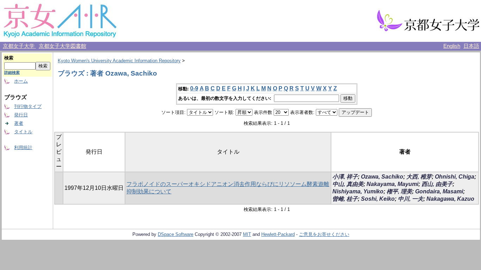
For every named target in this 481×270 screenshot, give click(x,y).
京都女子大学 (19, 46)
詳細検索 (12, 72)
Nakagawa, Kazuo (450, 199)
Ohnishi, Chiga (454, 177)
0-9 (194, 88)
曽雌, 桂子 (345, 199)
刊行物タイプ (28, 106)
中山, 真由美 (347, 184)
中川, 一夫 (410, 199)
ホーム (21, 81)
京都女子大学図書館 (62, 46)
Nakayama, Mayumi (392, 184)
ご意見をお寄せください (324, 234)
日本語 (471, 46)
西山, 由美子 (436, 184)
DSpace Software (175, 234)
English (451, 46)
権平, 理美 (399, 191)
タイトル (23, 131)
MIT (247, 234)
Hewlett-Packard (278, 234)
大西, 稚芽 (419, 177)
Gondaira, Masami (439, 191)
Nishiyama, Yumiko (357, 191)
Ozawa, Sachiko (382, 177)
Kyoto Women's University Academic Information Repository (119, 60)
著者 (18, 123)
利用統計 (23, 147)
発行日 (21, 114)
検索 (8, 57)
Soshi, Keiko (378, 199)
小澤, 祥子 (345, 177)
